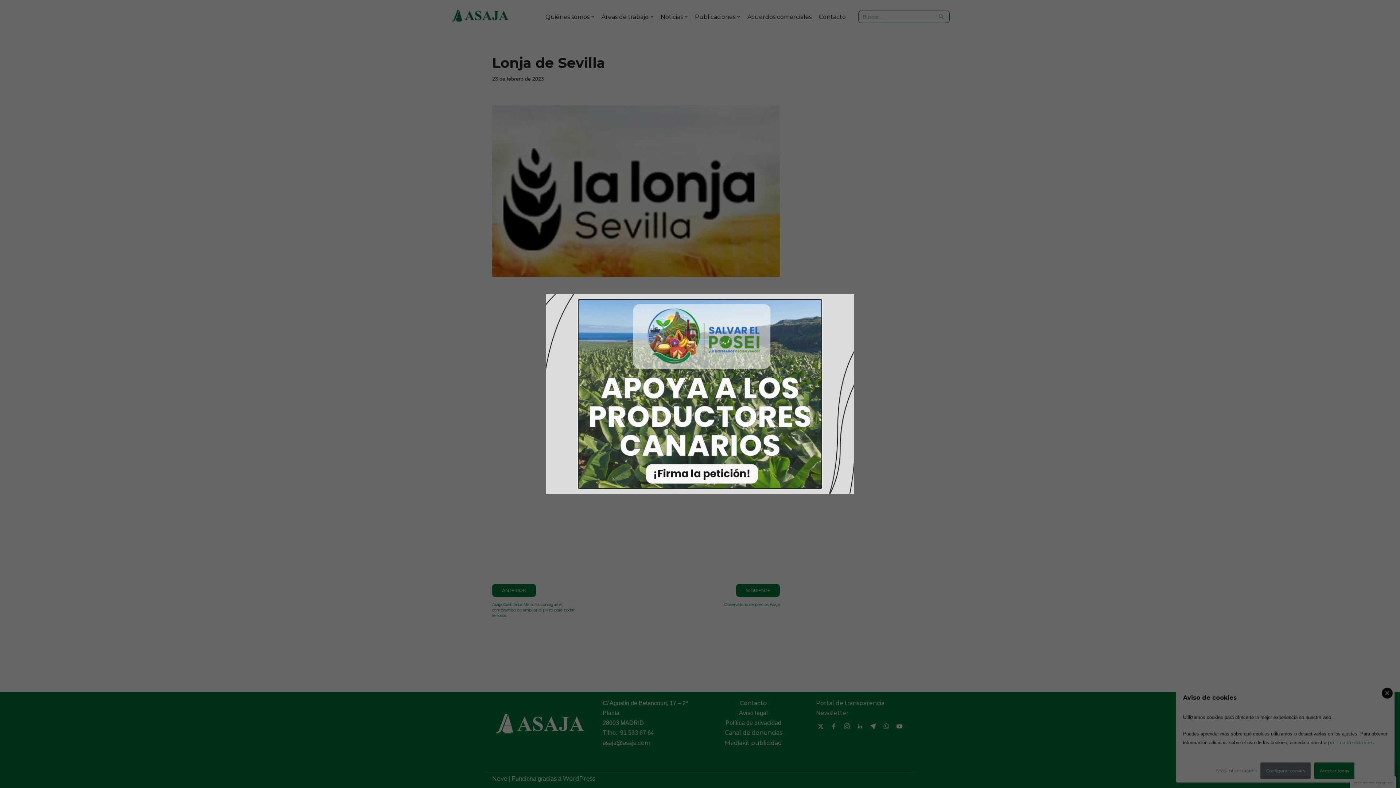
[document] (700, 394)
